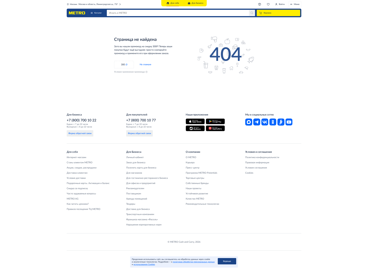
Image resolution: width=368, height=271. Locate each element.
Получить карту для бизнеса (141, 168)
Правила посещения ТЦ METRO (83, 209)
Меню (296, 4)
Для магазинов (134, 173)
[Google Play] (215, 121)
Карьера (190, 162)
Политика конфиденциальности (262, 157)
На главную (145, 64)
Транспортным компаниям (140, 214)
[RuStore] (195, 128)
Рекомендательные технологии (202, 204)
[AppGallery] (215, 128)
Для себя (174, 3)
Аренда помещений (136, 199)
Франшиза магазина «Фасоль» (142, 219)
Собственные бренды (197, 183)
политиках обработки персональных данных (194, 262)
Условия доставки (76, 178)
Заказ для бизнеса (135, 162)
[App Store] (195, 121)
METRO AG (72, 199)
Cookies (249, 173)
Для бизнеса (197, 3)
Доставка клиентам (77, 173)
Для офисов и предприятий (140, 183)
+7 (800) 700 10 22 (81, 120)
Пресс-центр (192, 168)
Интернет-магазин (76, 157)
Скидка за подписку (77, 188)
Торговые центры (195, 178)
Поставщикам (133, 193)
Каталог (98, 13)
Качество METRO (195, 199)
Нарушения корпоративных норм (143, 225)
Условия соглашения (256, 168)
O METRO (191, 157)
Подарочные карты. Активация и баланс (88, 183)
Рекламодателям (135, 188)
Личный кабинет (135, 157)
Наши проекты (193, 188)
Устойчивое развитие (197, 193)
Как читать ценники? (78, 204)
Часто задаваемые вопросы (81, 193)
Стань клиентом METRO (79, 162)
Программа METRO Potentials (201, 173)
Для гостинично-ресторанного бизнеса (147, 178)
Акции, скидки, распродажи (81, 168)
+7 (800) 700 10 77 (141, 120)
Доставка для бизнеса (138, 209)
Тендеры (130, 204)
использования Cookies (144, 265)
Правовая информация (257, 162)
